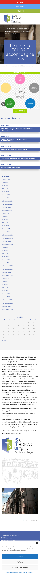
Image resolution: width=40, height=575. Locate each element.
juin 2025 (5, 216)
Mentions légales (28, 572)
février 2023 (6, 294)
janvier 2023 (6, 297)
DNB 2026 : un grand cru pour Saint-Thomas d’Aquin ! (17, 129)
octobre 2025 (6, 207)
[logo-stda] (17, 453)
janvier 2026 (6, 198)
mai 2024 (5, 250)
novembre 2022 (7, 303)
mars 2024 (5, 256)
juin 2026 (5, 182)
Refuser (20, 562)
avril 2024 (5, 253)
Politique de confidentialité (14, 572)
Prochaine (33, 520)
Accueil (20, 2)
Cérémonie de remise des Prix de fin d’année (18, 158)
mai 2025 (5, 219)
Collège (20, 11)
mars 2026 (5, 192)
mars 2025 (5, 226)
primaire (20, 6)
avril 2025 (5, 222)
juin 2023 (5, 281)
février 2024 (6, 260)
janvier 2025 (6, 232)
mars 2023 (5, 291)
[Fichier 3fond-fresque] (20, 483)
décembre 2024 (7, 235)
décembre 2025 (7, 201)
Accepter (20, 556)
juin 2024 (5, 247)
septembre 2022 (7, 309)
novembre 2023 (7, 269)
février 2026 (6, 195)
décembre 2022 (7, 300)
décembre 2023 (7, 266)
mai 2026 (5, 185)
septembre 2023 (7, 275)
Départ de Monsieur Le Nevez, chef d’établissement (14, 140)
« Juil (4, 340)
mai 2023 (5, 284)
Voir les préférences (20, 568)
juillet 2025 (5, 213)
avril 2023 (5, 287)
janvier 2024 (6, 263)
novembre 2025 (7, 204)
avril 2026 (5, 188)
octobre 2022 (6, 306)
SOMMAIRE (20, 111)
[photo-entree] (20, 513)
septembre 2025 (7, 210)
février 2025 (6, 229)
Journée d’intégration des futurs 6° (14, 149)
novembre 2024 (7, 238)
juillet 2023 (5, 278)
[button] (37, 543)
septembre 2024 (7, 244)
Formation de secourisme (10, 167)
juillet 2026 (6, 179)
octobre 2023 (6, 272)
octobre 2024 (6, 241)
